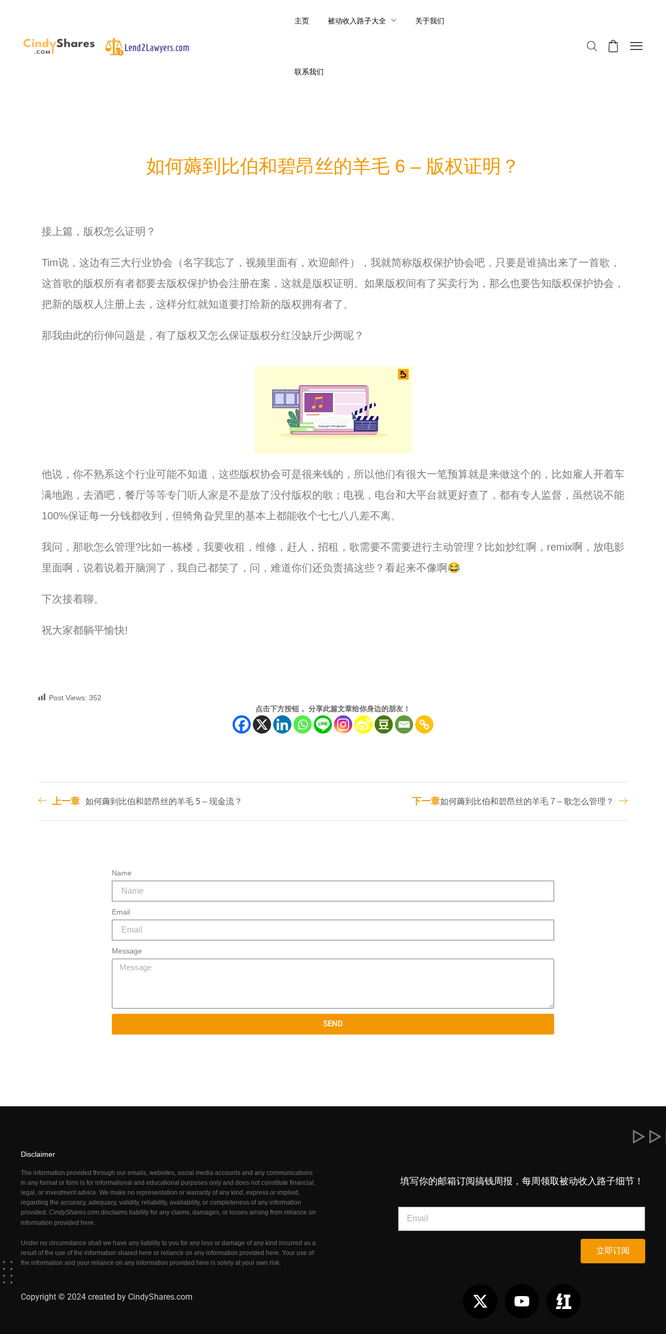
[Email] (404, 724)
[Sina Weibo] (363, 724)
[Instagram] (343, 724)
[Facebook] (242, 724)
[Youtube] (522, 1301)
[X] (262, 724)
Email (121, 912)
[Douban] (384, 724)
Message (127, 951)
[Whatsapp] (302, 724)
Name (122, 873)
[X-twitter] (480, 1301)
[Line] (323, 724)
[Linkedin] (282, 724)
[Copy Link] (424, 724)
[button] (592, 46)
